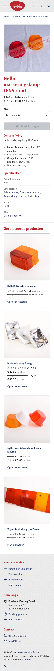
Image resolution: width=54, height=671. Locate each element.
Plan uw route (15, 619)
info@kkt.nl (14, 641)
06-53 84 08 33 (17, 635)
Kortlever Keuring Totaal (26, 652)
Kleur (6, 108)
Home (7, 16)
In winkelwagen (30, 126)
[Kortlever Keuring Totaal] (17, 6)
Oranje (7, 215)
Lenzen (22, 195)
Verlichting (33, 195)
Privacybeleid (15, 579)
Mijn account (15, 584)
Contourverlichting (30, 192)
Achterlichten (11, 192)
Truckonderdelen (31, 16)
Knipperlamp (11, 195)
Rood (15, 215)
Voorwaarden (15, 574)
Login (28, 659)
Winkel (16, 16)
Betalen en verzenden (20, 568)
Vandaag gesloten (17, 614)
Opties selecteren (17, 301)
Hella (6, 205)
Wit (20, 215)
